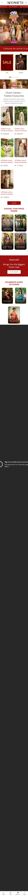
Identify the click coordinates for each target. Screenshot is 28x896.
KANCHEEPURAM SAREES (7, 73)
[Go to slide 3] (12, 77)
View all (14, 203)
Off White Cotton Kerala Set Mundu (7, 161)
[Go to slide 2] (11, 77)
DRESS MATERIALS (21, 73)
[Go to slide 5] (15, 77)
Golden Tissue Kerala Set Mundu (7, 130)
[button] (2, 3)
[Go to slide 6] (16, 77)
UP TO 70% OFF (14, 272)
